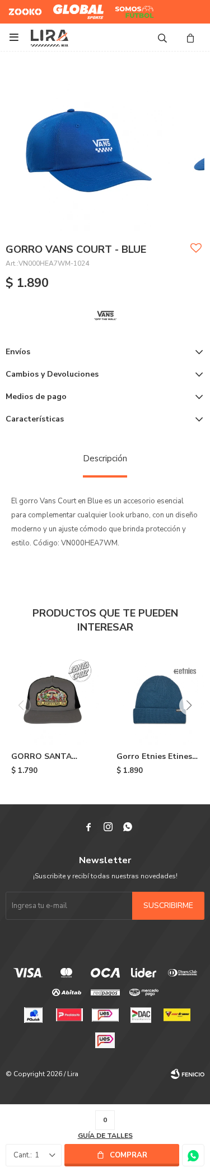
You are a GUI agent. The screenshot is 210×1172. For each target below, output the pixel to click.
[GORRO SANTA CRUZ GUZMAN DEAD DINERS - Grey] (53, 698)
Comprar (128, 1155)
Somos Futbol (126, 12)
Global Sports (76, 7)
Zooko (19, 7)
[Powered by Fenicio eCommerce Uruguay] (187, 1074)
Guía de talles (105, 1135)
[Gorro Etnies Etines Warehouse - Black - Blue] (158, 698)
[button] (162, 38)
